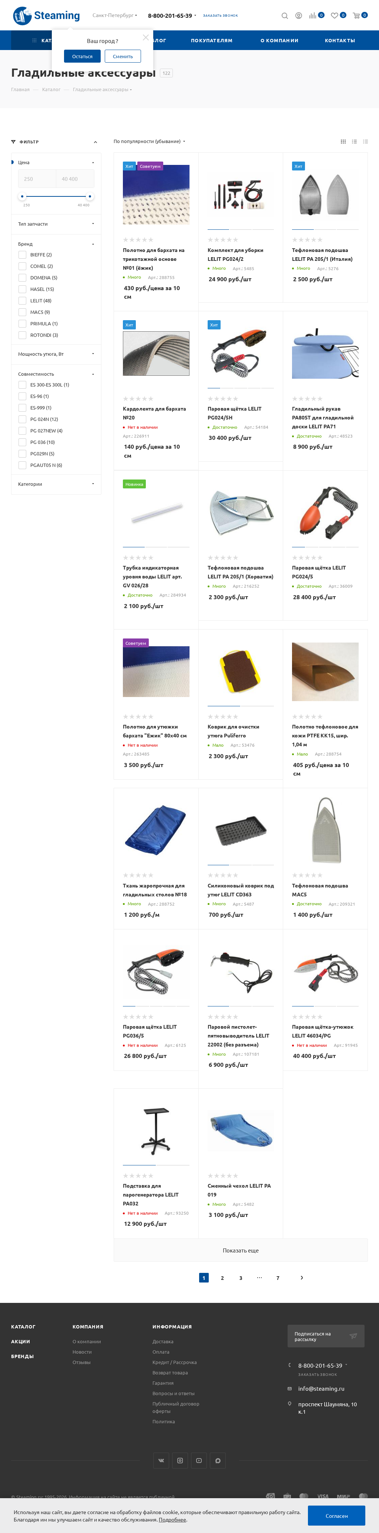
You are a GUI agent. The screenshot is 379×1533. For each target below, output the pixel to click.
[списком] (354, 141)
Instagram (180, 1461)
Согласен (337, 1515)
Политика (163, 1421)
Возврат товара (170, 1372)
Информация (172, 1326)
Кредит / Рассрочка (174, 1362)
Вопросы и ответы (173, 1393)
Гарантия (163, 1383)
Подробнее (172, 1519)
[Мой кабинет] (298, 16)
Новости (82, 1351)
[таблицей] (365, 141)
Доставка (163, 1341)
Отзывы (82, 1362)
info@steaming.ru (321, 1388)
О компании (87, 1341)
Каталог (23, 1326)
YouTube (199, 1461)
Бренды (22, 1356)
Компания (88, 1326)
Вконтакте (161, 1461)
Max (218, 1461)
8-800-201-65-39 (170, 15)
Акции (20, 1341)
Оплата (161, 1351)
